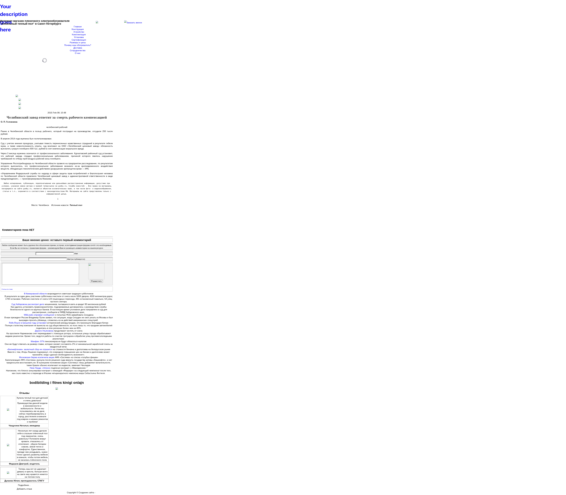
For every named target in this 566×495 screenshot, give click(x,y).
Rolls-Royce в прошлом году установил (28, 323)
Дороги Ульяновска (44, 331)
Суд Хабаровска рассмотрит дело (27, 304)
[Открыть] (133, 22)
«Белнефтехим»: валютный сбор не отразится (29, 349)
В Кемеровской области (35, 293)
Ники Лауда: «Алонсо (40, 368)
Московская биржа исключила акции (36, 357)
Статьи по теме (7, 289)
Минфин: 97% (37, 341)
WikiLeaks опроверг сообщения (39, 315)
